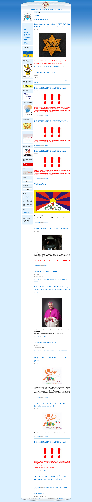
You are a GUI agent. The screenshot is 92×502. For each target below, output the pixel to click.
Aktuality (46, 115)
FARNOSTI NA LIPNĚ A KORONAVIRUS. (50, 151)
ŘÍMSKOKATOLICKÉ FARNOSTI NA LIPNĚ (45, 9)
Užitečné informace (27, 35)
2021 (27, 197)
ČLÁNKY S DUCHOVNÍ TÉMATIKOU (51, 66)
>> (31, 196)
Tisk (46, 498)
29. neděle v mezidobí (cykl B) (45, 342)
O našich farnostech (28, 30)
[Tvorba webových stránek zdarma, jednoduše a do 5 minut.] (37, 498)
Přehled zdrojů (26, 212)
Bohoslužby (26, 32)
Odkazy (25, 39)
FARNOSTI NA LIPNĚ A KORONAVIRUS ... (51, 121)
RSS (40, 498)
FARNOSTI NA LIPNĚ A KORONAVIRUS (50, 442)
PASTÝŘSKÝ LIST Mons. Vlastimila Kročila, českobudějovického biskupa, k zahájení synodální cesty (52, 289)
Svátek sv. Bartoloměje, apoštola (46, 271)
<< (23, 196)
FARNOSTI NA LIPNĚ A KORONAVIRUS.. (50, 88)
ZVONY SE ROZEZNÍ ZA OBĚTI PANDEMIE (51, 228)
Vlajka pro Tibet (40, 184)
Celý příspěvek (37, 66)
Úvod (36, 12)
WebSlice (43, 498)
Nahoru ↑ (61, 498)
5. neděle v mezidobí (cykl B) (44, 72)
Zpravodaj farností (27, 37)
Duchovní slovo (27, 34)
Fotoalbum (26, 43)
